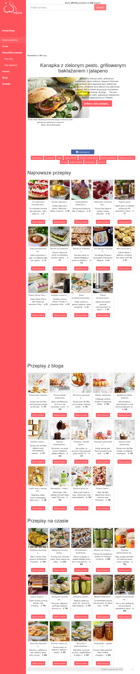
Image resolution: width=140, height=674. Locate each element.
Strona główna (10, 39)
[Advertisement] (83, 32)
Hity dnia (7, 58)
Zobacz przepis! (38, 222)
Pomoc (6, 71)
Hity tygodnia (9, 65)
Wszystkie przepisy (12, 52)
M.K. (121, 669)
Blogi (5, 77)
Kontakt (6, 83)
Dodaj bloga (8, 30)
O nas (5, 46)
